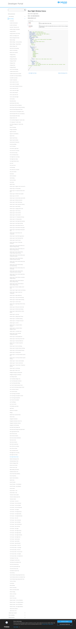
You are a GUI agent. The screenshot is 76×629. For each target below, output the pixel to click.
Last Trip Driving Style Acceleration (16, 380)
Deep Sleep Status (13, 100)
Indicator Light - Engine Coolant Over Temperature (16, 293)
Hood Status (12, 182)
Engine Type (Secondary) (14, 140)
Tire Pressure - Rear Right (14, 528)
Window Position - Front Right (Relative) (16, 602)
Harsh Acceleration (13, 175)
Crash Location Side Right (14, 96)
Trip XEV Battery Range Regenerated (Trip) (17, 579)
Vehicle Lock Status (13, 593)
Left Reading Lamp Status (14, 406)
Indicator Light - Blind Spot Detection (16, 200)
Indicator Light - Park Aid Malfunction (16, 336)
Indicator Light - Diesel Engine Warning (16, 223)
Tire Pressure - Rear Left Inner (15, 526)
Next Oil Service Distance (14, 435)
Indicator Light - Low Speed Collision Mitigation (16, 325)
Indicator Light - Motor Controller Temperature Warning (15, 334)
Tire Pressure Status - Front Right (15, 547)
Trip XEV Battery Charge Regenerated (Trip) (17, 574)
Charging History (12, 54)
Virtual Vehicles (11, 617)
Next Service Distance (13, 442)
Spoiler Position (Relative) (14, 477)
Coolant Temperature (13, 79)
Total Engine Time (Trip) (14, 558)
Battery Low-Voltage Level (14, 35)
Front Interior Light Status (14, 148)
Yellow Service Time (13, 610)
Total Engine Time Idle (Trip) (14, 560)
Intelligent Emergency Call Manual (15, 374)
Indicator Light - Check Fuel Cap (15, 210)
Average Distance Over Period (15, 33)
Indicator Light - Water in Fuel (15, 370)
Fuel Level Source (13, 165)
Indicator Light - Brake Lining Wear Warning (17, 204)
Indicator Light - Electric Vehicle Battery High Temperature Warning (17, 256)
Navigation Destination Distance (15, 423)
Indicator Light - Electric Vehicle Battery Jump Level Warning (17, 262)
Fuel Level (11, 163)
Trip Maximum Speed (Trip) (14, 570)
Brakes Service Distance (14, 52)
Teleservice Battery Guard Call (15, 496)
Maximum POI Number (14, 410)
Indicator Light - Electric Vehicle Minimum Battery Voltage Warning (17, 284)
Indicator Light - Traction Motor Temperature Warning (17, 366)
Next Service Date (13, 439)
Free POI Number (13, 146)
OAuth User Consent (13, 612)
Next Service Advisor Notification (15, 437)
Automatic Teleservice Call (14, 27)
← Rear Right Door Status (32, 73)
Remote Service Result (13, 465)
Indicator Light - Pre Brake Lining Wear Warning (16, 343)
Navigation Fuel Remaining (14, 425)
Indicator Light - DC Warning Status (16, 219)
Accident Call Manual (13, 25)
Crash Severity (12, 98)
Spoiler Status (12, 480)
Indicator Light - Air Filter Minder (15, 188)
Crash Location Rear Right (14, 90)
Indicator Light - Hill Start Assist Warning (16, 309)
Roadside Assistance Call (14, 471)
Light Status (12, 408)
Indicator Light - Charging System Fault (16, 208)
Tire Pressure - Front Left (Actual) (15, 503)
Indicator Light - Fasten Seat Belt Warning (17, 297)
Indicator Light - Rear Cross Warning (16, 346)
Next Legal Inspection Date (14, 431)
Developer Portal (15, 3)
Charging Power (12, 63)
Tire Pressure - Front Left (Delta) (15, 505)
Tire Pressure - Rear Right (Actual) (15, 530)
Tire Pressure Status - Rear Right (15, 553)
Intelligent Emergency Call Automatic (16, 372)
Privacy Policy (45, 624)
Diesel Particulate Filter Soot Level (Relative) (17, 113)
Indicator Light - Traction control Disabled (17, 360)
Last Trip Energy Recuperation (15, 397)
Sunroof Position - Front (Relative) (15, 484)
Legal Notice (50, 624)
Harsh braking (12, 177)
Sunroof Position (12, 482)
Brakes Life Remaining (13, 50)
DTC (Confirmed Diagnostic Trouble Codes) (17, 119)
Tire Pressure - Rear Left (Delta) (15, 522)
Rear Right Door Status (14, 454)
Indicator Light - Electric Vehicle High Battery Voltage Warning (17, 275)
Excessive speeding (13, 144)
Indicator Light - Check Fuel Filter (15, 212)
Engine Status (12, 135)
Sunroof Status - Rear (13, 492)
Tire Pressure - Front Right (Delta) (15, 513)
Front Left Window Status (14, 154)
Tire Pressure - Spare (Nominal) (15, 543)
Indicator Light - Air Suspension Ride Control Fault (17, 191)
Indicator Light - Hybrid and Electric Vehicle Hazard (17, 312)
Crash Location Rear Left (14, 88)
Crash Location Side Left (14, 94)
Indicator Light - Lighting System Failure (16, 316)
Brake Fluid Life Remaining (14, 48)
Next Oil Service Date (13, 433)
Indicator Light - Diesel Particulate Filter (16, 238)
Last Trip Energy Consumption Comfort (16, 395)
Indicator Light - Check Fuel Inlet (15, 214)
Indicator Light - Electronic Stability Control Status (17, 287)
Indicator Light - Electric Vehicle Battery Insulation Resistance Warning (16, 259)
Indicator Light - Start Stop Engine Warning (17, 350)
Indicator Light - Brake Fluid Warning (16, 202)
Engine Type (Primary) (13, 137)
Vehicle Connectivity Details (14, 589)
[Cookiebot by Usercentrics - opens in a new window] (6, 627)
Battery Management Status (14, 37)
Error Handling (11, 615)
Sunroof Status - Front (13, 490)
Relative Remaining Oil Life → (63, 73)
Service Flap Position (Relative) (15, 473)
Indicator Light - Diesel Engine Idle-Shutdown (17, 221)
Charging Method (13, 56)
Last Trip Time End (13, 404)
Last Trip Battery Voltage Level (15, 378)
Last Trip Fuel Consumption (14, 399)
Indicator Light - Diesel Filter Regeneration (17, 236)
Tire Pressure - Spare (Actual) (15, 539)
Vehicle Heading (12, 591)
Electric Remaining (13, 127)
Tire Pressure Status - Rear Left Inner (16, 551)
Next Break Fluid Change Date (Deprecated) (17, 429)
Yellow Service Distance (14, 608)
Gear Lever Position (13, 171)
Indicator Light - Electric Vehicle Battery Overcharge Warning (16, 265)
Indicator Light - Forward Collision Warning (17, 299)
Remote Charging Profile (14, 463)
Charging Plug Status (13, 58)
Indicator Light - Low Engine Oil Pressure (16, 320)
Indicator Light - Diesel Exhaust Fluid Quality (17, 227)
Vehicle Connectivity (13, 587)
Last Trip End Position (13, 391)
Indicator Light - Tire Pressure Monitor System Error (17, 355)
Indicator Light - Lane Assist (14, 314)
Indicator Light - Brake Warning (15, 206)
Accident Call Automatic (14, 22)
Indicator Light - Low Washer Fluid (15, 331)
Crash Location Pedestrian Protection (16, 86)
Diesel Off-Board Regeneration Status (16, 109)
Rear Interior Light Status (14, 444)
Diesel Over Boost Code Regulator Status (17, 111)
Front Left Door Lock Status (14, 150)
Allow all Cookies (64, 621)
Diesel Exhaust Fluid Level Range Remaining (17, 107)
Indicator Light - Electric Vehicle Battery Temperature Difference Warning (16, 271)
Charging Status (12, 65)
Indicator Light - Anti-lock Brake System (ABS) (17, 198)
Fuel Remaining (12, 167)
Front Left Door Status (13, 152)
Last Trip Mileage (13, 402)
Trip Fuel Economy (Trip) (14, 568)
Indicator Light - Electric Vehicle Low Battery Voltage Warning (17, 278)
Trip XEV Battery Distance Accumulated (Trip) (17, 577)
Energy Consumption (13, 129)
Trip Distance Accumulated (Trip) (15, 562)
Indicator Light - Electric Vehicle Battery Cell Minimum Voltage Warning (17, 249)
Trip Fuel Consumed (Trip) (14, 564)
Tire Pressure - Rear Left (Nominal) (16, 524)
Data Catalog (11, 18)
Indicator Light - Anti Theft (14, 195)
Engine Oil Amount (13, 131)
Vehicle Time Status (13, 598)
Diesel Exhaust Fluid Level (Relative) (16, 105)
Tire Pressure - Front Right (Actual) (15, 511)
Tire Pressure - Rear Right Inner (15, 536)
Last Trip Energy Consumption (15, 393)
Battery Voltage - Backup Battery (15, 44)
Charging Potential (13, 60)
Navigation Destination (14, 418)
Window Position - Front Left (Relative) (16, 600)
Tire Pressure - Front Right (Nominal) (16, 515)
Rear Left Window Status (14, 450)
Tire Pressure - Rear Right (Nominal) (16, 534)
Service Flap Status (13, 475)
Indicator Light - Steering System (15, 352)
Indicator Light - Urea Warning (15, 368)
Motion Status (12, 416)
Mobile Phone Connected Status (15, 414)
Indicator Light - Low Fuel (14, 322)
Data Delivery (11, 16)
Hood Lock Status (13, 180)
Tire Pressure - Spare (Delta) (14, 541)
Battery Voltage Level (13, 46)
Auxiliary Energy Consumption (15, 29)
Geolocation (12, 173)
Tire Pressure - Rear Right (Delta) (15, 532)
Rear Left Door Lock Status (14, 446)
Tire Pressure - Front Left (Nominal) (16, 507)
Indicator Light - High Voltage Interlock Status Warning (17, 304)
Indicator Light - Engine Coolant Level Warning (17, 290)
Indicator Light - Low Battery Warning (16, 318)
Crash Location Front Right (14, 84)
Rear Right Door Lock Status (14, 452)
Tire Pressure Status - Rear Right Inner (16, 555)
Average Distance (13, 31)
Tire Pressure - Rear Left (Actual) (15, 520)
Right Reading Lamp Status (14, 469)
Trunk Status (12, 583)
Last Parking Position (13, 376)
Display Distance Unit (13, 117)
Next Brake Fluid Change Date (15, 427)
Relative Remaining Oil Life (14, 458)
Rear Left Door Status (13, 448)
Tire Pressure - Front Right (14, 509)
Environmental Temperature (14, 142)
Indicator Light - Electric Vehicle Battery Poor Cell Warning (17, 268)
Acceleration (12, 20)
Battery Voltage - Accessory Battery (16, 41)
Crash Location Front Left (14, 82)
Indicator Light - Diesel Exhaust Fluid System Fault (17, 230)
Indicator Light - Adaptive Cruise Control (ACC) (17, 186)
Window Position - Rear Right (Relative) (16, 606)
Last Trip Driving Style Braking (15, 383)
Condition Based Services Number (15, 73)
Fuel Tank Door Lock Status (14, 169)
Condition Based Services (14, 71)
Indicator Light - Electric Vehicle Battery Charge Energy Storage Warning (16, 252)
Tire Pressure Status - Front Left (15, 545)
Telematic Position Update (14, 494)
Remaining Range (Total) (14, 461)
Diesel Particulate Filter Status (15, 115)
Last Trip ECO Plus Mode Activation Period (17, 387)
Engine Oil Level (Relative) (14, 133)
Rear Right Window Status (14, 456)
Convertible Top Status (13, 77)
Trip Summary (12, 572)
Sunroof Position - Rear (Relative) (15, 486)
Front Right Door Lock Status (15, 156)
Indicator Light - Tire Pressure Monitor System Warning (17, 358)
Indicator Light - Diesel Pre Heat (15, 240)
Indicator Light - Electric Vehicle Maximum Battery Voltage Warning (17, 281)
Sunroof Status (12, 488)
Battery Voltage (12, 39)
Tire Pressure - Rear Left (14, 517)
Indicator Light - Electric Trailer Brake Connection (16, 243)
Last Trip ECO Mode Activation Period (16, 385)
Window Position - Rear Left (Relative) (16, 604)
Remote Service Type (13, 467)
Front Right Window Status (14, 161)
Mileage (11, 412)
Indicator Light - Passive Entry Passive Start (17, 338)
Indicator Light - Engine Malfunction (16, 295)
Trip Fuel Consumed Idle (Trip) (15, 566)
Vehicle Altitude (12, 585)
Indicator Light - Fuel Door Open (15, 301)
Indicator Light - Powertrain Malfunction (16, 340)
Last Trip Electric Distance (14, 389)
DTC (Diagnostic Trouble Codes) (15, 122)
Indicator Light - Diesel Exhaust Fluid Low (17, 225)
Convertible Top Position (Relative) (15, 75)
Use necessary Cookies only (65, 624)
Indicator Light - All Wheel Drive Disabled (16, 193)
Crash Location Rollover (14, 92)
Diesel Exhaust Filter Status (14, 103)
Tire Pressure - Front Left (14, 501)
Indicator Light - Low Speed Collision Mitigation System (16, 329)
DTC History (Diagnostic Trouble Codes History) (16, 125)
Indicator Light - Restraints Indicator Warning (17, 348)
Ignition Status (12, 184)
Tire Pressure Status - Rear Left (15, 549)
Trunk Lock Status (13, 581)
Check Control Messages (14, 69)
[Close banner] (74, 620)
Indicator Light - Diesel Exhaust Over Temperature (16, 233)
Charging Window (13, 67)
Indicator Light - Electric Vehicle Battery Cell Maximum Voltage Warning (17, 246)
